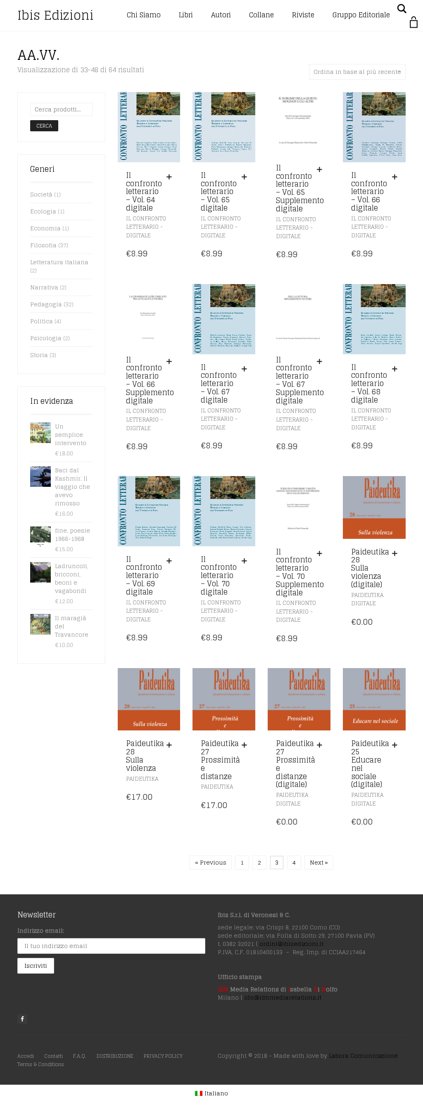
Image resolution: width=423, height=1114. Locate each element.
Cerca (44, 125)
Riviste (303, 15)
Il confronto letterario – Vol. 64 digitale (144, 191)
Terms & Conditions (40, 1064)
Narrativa (44, 287)
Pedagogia (46, 304)
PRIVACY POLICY (163, 1056)
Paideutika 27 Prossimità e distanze (220, 759)
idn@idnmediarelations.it (282, 997)
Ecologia (43, 211)
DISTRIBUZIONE (115, 1056)
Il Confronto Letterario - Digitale (146, 227)
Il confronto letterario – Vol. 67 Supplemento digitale (300, 380)
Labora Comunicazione (363, 1055)
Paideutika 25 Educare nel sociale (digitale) (370, 764)
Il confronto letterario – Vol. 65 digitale (219, 191)
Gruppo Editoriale (361, 15)
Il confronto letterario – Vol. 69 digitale (144, 575)
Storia (39, 355)
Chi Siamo (144, 15)
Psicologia (46, 338)
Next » (319, 862)
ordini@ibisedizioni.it (291, 944)
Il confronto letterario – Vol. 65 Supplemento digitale (300, 188)
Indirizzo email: (40, 930)
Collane (261, 15)
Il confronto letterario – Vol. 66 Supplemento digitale (150, 380)
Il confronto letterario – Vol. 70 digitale (219, 575)
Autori (221, 15)
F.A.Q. (79, 1056)
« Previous (210, 862)
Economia (45, 228)
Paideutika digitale (367, 599)
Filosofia (43, 245)
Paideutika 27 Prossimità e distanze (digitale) (295, 764)
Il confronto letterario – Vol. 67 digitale (219, 383)
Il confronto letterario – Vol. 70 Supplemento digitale (300, 572)
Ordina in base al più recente (357, 71)
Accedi (25, 1056)
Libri (186, 15)
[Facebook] (22, 1019)
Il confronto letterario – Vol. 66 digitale (369, 191)
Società (41, 194)
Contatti (53, 1056)
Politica (41, 321)
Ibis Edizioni (55, 15)
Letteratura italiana (59, 262)
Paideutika (142, 779)
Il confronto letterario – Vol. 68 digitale (369, 383)
